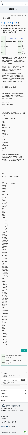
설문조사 (3, 393)
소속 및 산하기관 (4, 396)
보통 (4, 382)
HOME (9, 15)
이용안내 (3, 418)
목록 (24, 350)
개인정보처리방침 (4, 426)
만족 (13, 380)
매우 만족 (6, 380)
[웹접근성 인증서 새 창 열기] (25, 431)
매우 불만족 (5, 383)
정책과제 (19, 15)
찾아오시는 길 (4, 416)
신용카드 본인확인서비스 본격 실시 (14, 355)
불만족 (9, 382)
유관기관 (3, 400)
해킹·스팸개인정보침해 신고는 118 (8, 429)
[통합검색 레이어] (22, 4)
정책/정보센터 (13, 15)
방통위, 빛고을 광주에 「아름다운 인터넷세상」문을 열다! (13, 361)
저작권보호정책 (12, 426)
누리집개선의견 (4, 390)
